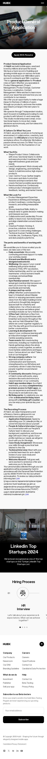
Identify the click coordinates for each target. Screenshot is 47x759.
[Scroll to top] (41, 644)
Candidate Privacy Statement (14, 744)
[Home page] (7, 644)
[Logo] (7, 3)
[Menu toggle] (42, 3)
